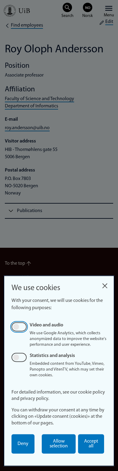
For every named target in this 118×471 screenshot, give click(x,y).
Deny (23, 443)
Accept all (91, 444)
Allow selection (59, 444)
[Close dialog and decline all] (104, 284)
